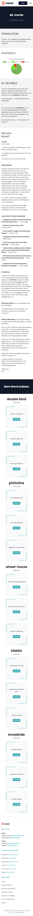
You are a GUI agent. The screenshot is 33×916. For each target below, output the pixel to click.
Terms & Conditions (8, 896)
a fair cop (4, 869)
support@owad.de (18, 836)
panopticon (5, 855)
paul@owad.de (14, 838)
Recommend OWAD (8, 889)
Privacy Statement (7, 899)
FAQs (3, 882)
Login (22, 3)
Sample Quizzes (6, 885)
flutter (3, 872)
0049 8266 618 (12, 845)
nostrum (4, 865)
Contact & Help (6, 892)
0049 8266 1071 (15, 843)
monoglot (4, 858)
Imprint (4, 903)
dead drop (5, 862)
